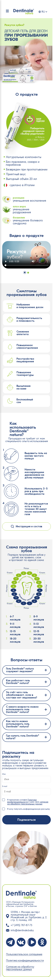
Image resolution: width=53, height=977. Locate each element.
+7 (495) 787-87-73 (21, 925)
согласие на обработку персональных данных (27, 803)
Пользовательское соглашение (24, 954)
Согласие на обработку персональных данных (20, 968)
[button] (24, 272)
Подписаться (26, 819)
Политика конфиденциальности (25, 960)
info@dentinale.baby (22, 930)
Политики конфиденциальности (22, 801)
